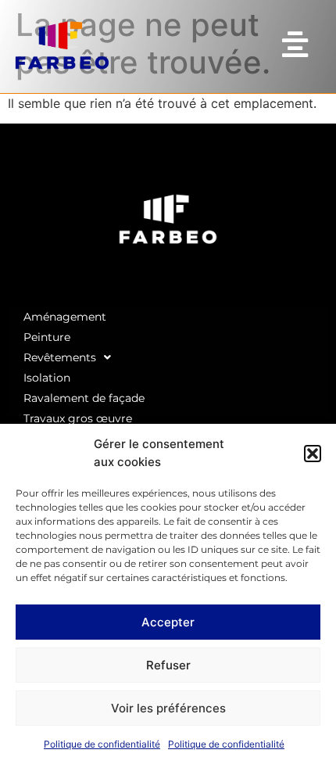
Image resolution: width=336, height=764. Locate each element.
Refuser (168, 665)
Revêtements (59, 357)
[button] (312, 453)
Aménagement (64, 317)
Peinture (46, 337)
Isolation (46, 378)
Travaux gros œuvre (77, 418)
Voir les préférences (168, 708)
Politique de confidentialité (102, 744)
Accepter (168, 622)
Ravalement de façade (84, 398)
